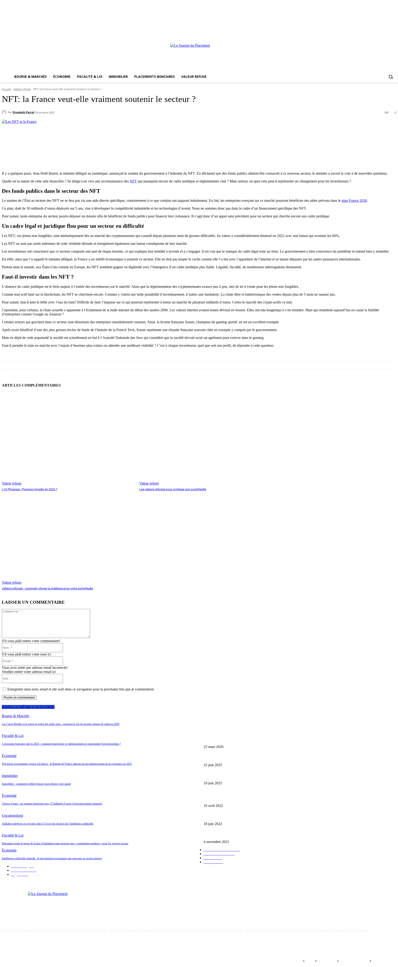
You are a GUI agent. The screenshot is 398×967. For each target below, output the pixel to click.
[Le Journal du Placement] (199, 56)
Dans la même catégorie (28, 707)
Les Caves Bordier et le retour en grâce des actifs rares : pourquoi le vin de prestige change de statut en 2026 (274, 739)
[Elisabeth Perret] (5, 112)
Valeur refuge (22, 89)
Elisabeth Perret (23, 112)
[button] (390, 76)
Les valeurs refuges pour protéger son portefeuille (172, 489)
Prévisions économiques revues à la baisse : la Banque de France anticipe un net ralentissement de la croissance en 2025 (281, 775)
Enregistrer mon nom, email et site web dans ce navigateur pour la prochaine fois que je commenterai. (81, 689)
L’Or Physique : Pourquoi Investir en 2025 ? (29, 489)
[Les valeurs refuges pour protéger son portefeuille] (205, 439)
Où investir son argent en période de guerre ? (233, 798)
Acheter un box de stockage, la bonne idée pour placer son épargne (247, 834)
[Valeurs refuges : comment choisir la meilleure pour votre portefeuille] (68, 538)
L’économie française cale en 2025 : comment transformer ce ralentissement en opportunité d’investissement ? (275, 757)
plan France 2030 (354, 200)
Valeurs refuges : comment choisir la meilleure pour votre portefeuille (47, 588)
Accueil (6, 89)
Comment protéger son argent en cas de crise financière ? (241, 816)
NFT (133, 181)
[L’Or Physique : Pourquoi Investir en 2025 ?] (68, 439)
